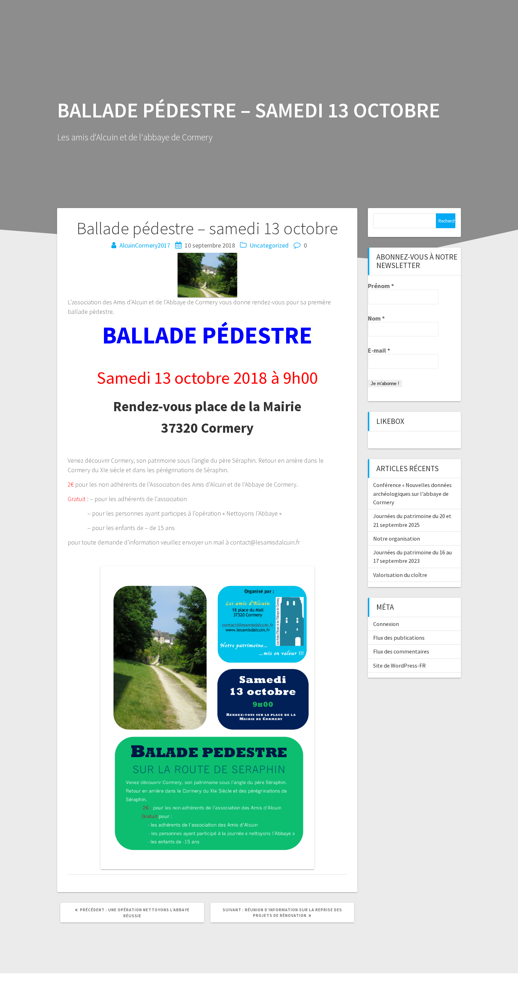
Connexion (386, 623)
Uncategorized (269, 245)
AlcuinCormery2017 (144, 245)
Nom (376, 318)
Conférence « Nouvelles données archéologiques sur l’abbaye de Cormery (412, 493)
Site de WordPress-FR (399, 665)
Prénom (381, 286)
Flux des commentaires (401, 651)
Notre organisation (396, 538)
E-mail (379, 350)
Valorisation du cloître (400, 574)
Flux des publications (399, 637)
